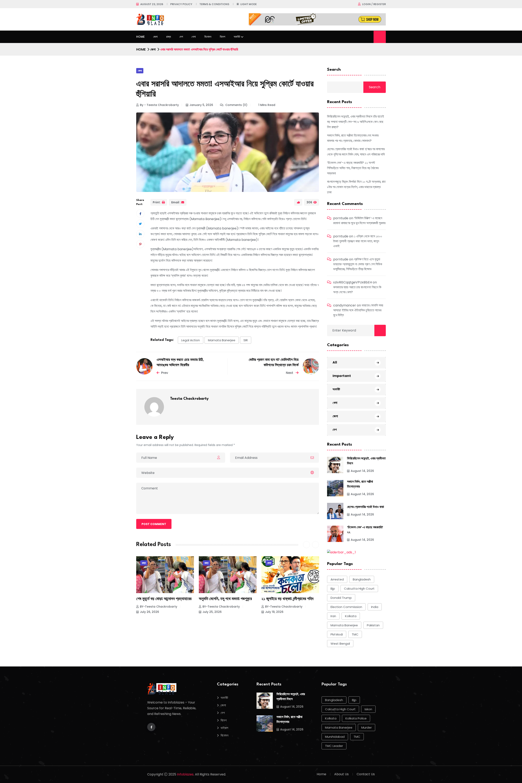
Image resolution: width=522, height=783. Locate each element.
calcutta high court (359, 588)
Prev (164, 372)
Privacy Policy (181, 4)
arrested (337, 579)
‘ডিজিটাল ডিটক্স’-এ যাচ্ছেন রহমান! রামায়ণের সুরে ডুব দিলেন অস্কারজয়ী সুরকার (359, 220)
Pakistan (373, 625)
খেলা (193, 37)
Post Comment (154, 524)
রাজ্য (168, 37)
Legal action (190, 340)
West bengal (340, 643)
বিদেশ (222, 37)
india (374, 607)
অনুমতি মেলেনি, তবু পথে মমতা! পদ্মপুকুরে (225, 599)
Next (290, 372)
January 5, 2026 (201, 105)
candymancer (344, 305)
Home (140, 37)
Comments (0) (236, 105)
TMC (355, 634)
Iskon (368, 709)
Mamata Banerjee (221, 340)
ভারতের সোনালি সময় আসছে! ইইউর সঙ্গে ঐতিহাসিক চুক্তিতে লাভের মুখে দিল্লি (358, 310)
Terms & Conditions (214, 4)
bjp (333, 588)
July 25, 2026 (212, 612)
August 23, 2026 (151, 4)
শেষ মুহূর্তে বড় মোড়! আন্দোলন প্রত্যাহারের (163, 599)
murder (366, 727)
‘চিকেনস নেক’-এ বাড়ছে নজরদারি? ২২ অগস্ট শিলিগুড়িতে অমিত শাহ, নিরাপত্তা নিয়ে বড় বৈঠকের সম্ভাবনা (352, 168)
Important (342, 375)
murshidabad (335, 737)
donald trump (341, 598)
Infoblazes (185, 774)
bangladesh (362, 579)
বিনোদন (207, 37)
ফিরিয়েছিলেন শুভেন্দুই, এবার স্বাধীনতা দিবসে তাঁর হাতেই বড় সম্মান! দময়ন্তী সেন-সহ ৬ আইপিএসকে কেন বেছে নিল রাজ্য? (355, 121)
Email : (176, 202)
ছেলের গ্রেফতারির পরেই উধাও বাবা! (365, 507)
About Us (341, 774)
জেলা (155, 37)
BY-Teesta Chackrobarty (158, 607)
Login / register (374, 4)
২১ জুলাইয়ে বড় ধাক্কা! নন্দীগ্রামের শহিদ (287, 599)
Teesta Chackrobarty (189, 399)
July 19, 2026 (274, 612)
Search (334, 70)
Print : (157, 202)
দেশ (181, 37)
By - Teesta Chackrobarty (159, 105)
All (335, 362)
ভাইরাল (224, 728)
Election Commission (346, 607)
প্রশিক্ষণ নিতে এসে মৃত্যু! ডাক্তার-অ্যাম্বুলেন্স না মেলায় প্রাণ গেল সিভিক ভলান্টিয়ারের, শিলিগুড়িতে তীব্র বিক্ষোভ (357, 264)
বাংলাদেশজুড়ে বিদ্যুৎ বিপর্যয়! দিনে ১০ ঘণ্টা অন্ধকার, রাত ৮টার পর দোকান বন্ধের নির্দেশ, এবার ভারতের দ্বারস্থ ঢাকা (356, 187)
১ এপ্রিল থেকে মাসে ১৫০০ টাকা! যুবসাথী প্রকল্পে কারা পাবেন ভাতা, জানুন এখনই (357, 241)
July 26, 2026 (149, 612)
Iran (333, 616)
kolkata (350, 616)
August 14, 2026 (362, 471)
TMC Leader (334, 746)
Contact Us (366, 774)
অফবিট (237, 37)
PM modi (337, 634)
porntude (340, 218)
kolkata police (356, 718)
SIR (245, 340)
